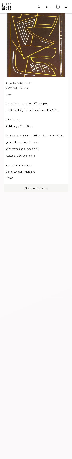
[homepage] (6, 6)
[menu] (66, 6)
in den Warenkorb (36, 188)
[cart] (58, 7)
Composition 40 (17, 87)
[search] (39, 6)
